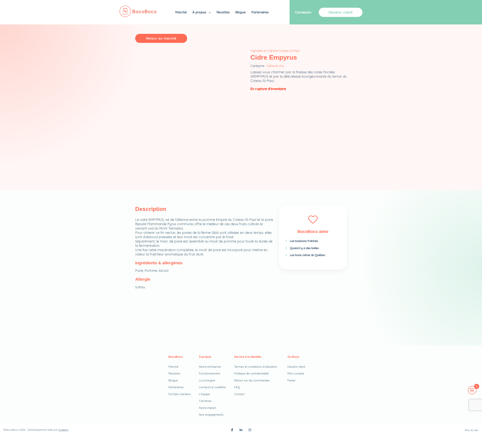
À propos (199, 12)
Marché (181, 12)
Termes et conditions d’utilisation (255, 366)
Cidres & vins (275, 66)
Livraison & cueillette (212, 387)
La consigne (207, 380)
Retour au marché (161, 38)
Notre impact (207, 408)
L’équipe (204, 394)
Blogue (240, 12)
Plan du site (471, 430)
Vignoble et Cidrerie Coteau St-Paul (274, 51)
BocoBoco (12, 429)
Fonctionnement (209, 373)
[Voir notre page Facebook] (232, 430)
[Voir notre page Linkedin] (241, 430)
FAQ (237, 387)
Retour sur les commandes (252, 380)
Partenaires (260, 12)
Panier (292, 380)
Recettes (223, 12)
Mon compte (296, 373)
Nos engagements (211, 414)
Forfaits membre (180, 394)
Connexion (303, 12)
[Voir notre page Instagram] (250, 430)
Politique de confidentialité (251, 373)
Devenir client (341, 12)
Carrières (205, 401)
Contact (239, 394)
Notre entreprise (210, 366)
